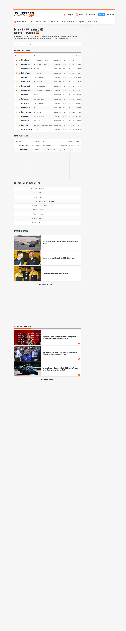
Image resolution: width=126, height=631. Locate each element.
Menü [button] (112, 14)
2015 (40, 193)
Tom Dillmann (23, 149)
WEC (63, 22)
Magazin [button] (71, 14)
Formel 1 (38, 22)
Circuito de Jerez (43, 205)
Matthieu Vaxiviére (26, 69)
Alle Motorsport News (46, 379)
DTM (58, 22)
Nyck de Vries (25, 73)
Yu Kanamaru (25, 99)
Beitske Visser (25, 108)
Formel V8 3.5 (21, 22)
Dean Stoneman (26, 112)
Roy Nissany (24, 95)
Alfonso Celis (25, 121)
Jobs (95, 22)
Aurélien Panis (23, 145)
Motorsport (70, 22)
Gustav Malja (25, 103)
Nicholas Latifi (25, 86)
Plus (100, 14)
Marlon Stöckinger (27, 129)
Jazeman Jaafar (25, 81)
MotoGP (45, 22)
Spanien (41, 197)
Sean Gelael (24, 125)
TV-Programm (80, 22)
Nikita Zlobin (25, 116)
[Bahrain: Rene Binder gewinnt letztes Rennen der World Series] (47, 242)
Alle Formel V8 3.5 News (46, 284)
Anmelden (91, 14)
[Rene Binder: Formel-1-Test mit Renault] (47, 273)
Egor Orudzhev (25, 64)
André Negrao (25, 90)
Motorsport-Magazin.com (24, 14)
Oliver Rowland (25, 60)
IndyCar (52, 22)
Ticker (81, 14)
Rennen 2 (28, 44)
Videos (31, 22)
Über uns (89, 22)
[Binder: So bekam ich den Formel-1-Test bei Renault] (47, 257)
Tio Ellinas (24, 77)
